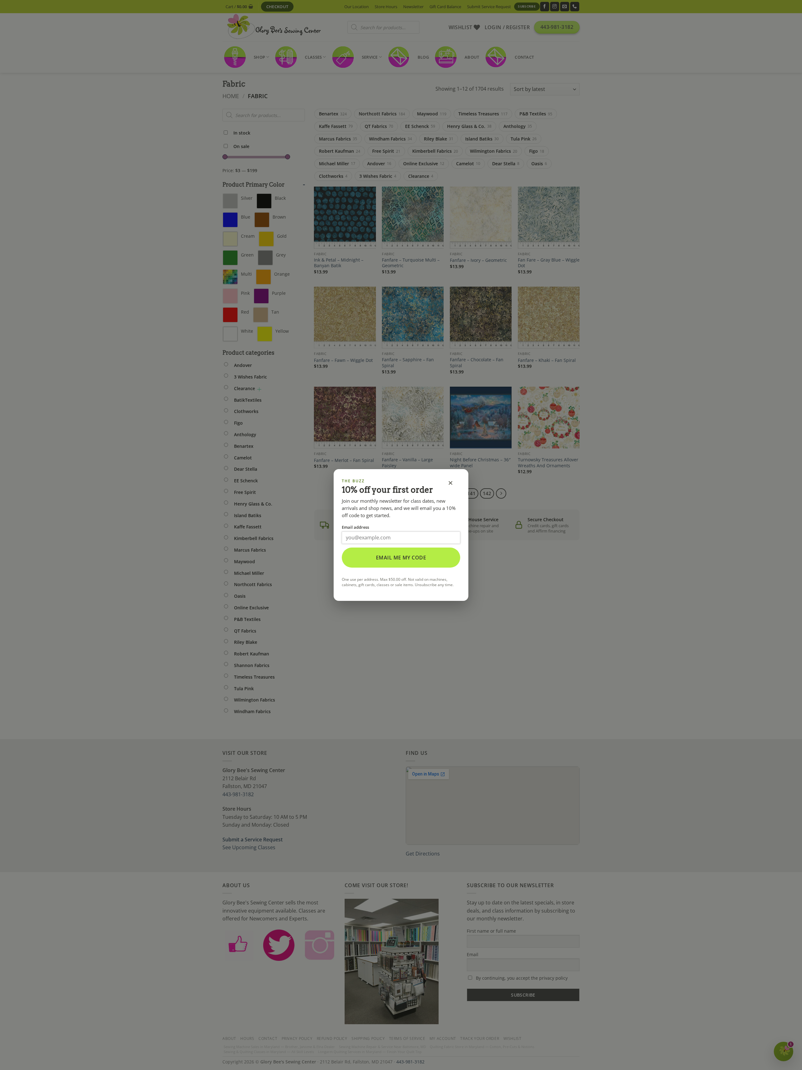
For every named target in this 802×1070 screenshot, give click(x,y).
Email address (355, 527)
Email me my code (401, 557)
